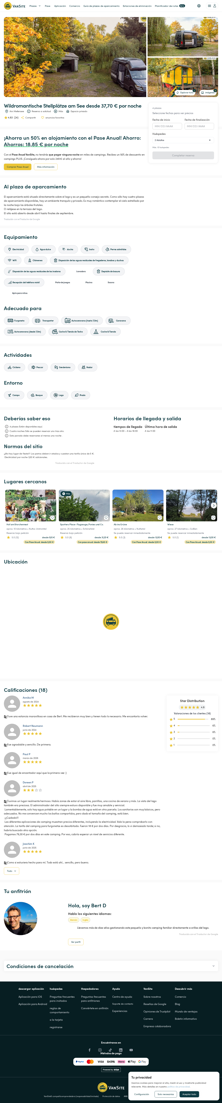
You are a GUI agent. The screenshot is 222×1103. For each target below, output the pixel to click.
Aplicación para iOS (30, 997)
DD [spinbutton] (163, 126)
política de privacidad (178, 1086)
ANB (126, 1096)
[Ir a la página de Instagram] (99, 1049)
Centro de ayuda (122, 997)
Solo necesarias (166, 1094)
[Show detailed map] (111, 621)
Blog (177, 1004)
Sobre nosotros (152, 997)
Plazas (33, 5)
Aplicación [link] (60, 5)
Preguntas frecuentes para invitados (62, 999)
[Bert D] (20, 918)
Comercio (180, 997)
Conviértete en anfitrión (95, 1008)
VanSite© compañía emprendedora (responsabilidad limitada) (71, 1096)
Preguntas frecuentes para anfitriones (94, 999)
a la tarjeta (56, 1020)
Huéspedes (159, 134)
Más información (45, 166)
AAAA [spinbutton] (169, 126)
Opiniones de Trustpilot (157, 1011)
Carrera (148, 1019)
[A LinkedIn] (120, 1049)
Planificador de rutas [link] (169, 5)
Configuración (141, 1094)
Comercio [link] (74, 5)
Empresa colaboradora (157, 1026)
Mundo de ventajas (186, 1011)
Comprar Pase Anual (17, 166)
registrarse (56, 1027)
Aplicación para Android (33, 1004)
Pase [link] (47, 5)
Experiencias (119, 1011)
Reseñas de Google (155, 1004)
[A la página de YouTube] (130, 1049)
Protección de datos (111, 1096)
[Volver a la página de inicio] (14, 6)
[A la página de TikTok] (110, 1049)
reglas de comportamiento (59, 1010)
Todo (9, 870)
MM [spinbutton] (157, 126)
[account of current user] (212, 5)
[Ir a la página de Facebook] (89, 1049)
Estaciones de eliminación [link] (137, 5)
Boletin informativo (186, 1019)
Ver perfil (75, 941)
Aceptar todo (189, 1094)
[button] (199, 6)
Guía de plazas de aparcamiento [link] (101, 5)
